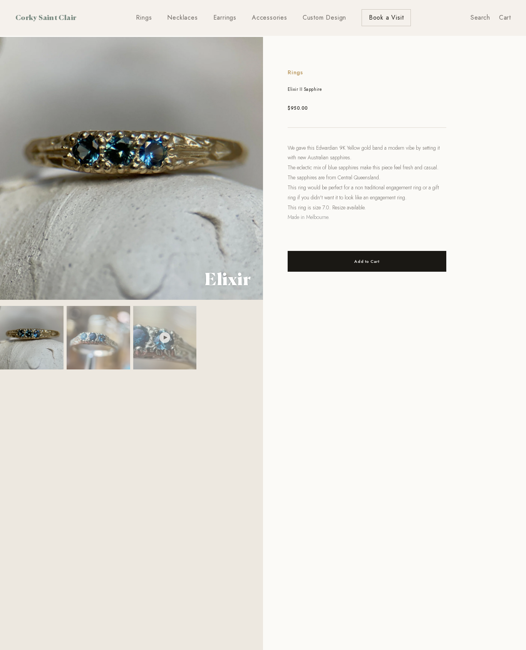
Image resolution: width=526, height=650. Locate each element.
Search (480, 17)
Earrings (224, 17)
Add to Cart (366, 261)
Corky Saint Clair (45, 17)
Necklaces (182, 17)
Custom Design (324, 17)
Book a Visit (386, 17)
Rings (144, 17)
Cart (505, 17)
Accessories (269, 17)
